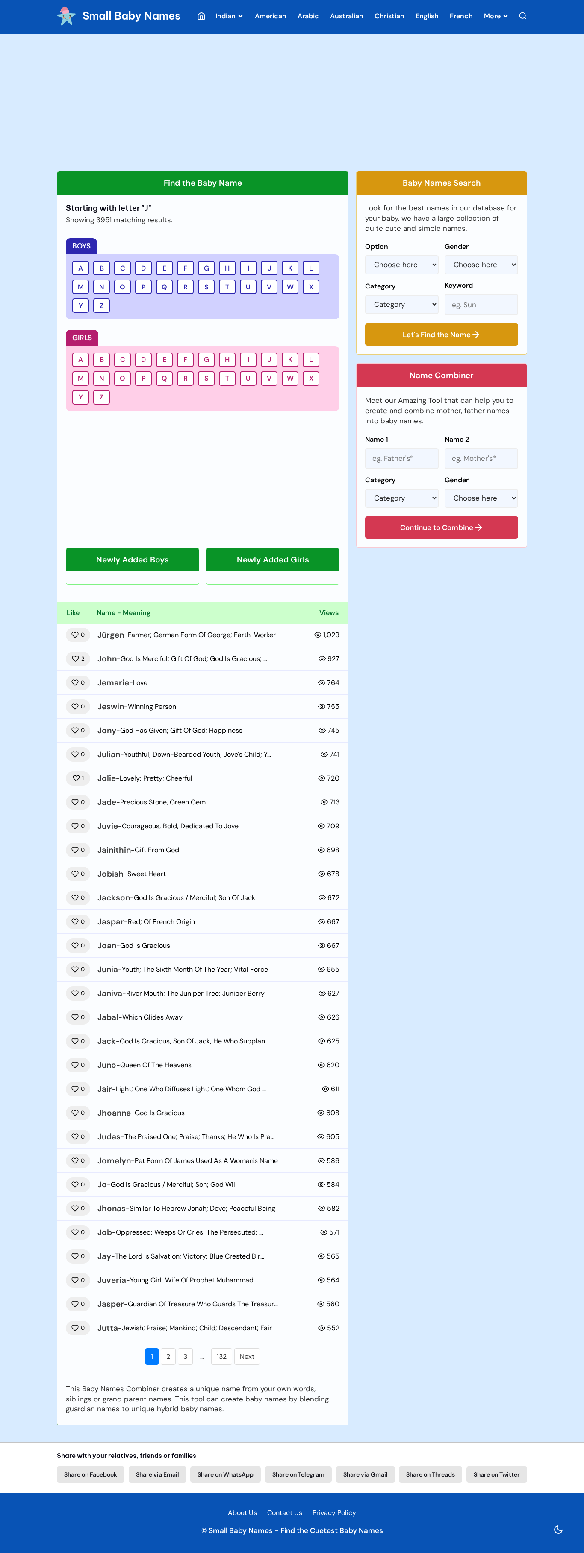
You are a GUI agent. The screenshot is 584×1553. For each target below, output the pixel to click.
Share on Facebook (90, 1474)
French (461, 16)
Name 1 (376, 439)
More (493, 16)
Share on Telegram (298, 1474)
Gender (457, 246)
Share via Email (157, 1474)
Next (247, 1356)
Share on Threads (430, 1474)
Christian (389, 16)
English (427, 16)
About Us (242, 1512)
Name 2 (457, 439)
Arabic (308, 16)
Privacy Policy (334, 1512)
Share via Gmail (365, 1474)
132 (222, 1356)
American (270, 16)
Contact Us (284, 1512)
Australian (346, 16)
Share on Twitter (497, 1474)
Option (376, 246)
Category (380, 286)
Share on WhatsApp (226, 1474)
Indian (226, 16)
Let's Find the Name (437, 334)
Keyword (459, 285)
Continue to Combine (436, 527)
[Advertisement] (292, 102)
